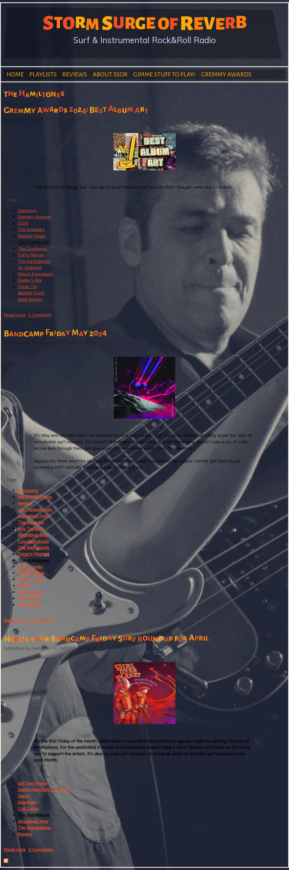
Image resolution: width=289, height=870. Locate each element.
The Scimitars (31, 229)
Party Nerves (31, 254)
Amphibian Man (33, 535)
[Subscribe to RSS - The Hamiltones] (6, 861)
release (25, 503)
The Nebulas (30, 592)
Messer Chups (32, 236)
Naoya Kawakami (35, 274)
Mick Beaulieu (31, 573)
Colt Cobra (28, 808)
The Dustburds (32, 248)
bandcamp (28, 490)
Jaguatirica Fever (34, 516)
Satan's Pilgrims (33, 554)
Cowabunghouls (33, 541)
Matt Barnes (30, 299)
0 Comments (41, 620)
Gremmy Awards (226, 74)
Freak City (28, 286)
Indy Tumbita (30, 528)
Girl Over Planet (33, 783)
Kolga (23, 585)
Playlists (43, 74)
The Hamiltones (33, 242)
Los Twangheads (35, 509)
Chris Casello (30, 566)
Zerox (23, 796)
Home (15, 74)
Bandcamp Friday (35, 496)
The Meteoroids (33, 547)
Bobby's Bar (30, 280)
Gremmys (27, 210)
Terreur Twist (31, 579)
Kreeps (25, 834)
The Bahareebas (34, 827)
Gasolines (27, 802)
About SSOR (110, 74)
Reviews (74, 74)
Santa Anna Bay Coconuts (43, 789)
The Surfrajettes (34, 261)
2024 (23, 223)
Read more (15, 315)
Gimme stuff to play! (164, 74)
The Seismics (31, 522)
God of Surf (29, 604)
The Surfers (29, 598)
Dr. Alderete (30, 267)
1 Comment (40, 315)
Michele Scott (31, 293)
